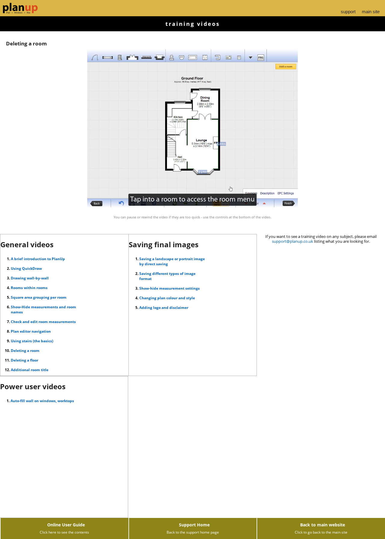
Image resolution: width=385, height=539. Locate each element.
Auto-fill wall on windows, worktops (42, 400)
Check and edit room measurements (43, 321)
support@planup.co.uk (292, 241)
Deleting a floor (24, 360)
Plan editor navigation (31, 331)
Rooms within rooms (29, 287)
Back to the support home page (193, 532)
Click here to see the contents (64, 532)
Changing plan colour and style (167, 297)
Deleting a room (25, 350)
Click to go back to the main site (321, 532)
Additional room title (29, 369)
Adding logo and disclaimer (163, 307)
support (348, 11)
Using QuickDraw (26, 268)
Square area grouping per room (38, 297)
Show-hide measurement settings (169, 288)
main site (371, 11)
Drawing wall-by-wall (30, 278)
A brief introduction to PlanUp (38, 258)
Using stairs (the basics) (32, 340)
